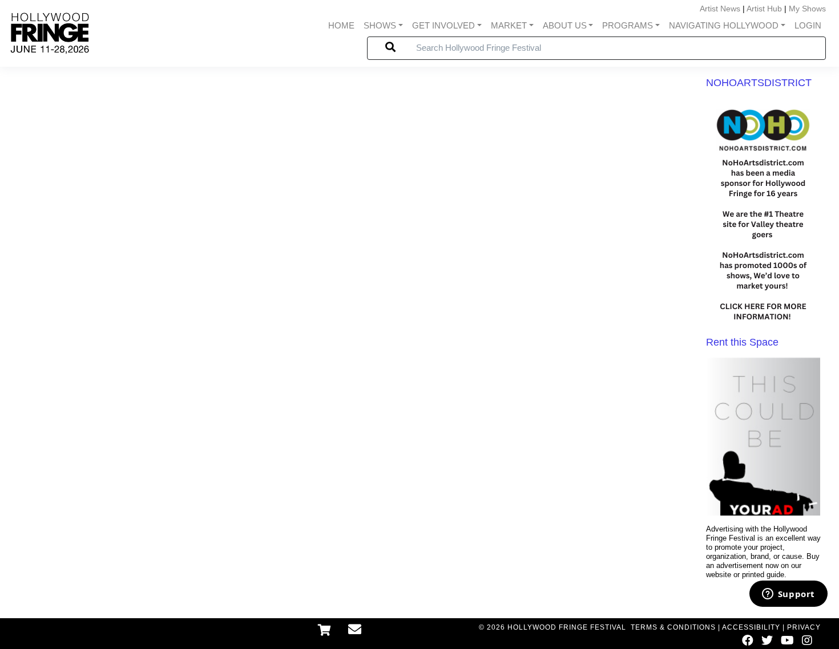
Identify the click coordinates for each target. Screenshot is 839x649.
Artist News (720, 8)
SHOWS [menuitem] (380, 25)
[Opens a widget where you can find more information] (788, 595)
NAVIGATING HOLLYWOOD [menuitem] (724, 25)
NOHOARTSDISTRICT (759, 82)
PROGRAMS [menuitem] (627, 25)
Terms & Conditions (673, 627)
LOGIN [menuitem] (807, 25)
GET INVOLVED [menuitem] (443, 25)
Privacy (804, 627)
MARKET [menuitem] (509, 25)
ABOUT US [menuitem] (565, 25)
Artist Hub (764, 8)
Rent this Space (742, 342)
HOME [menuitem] (341, 25)
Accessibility (751, 627)
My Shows (807, 8)
